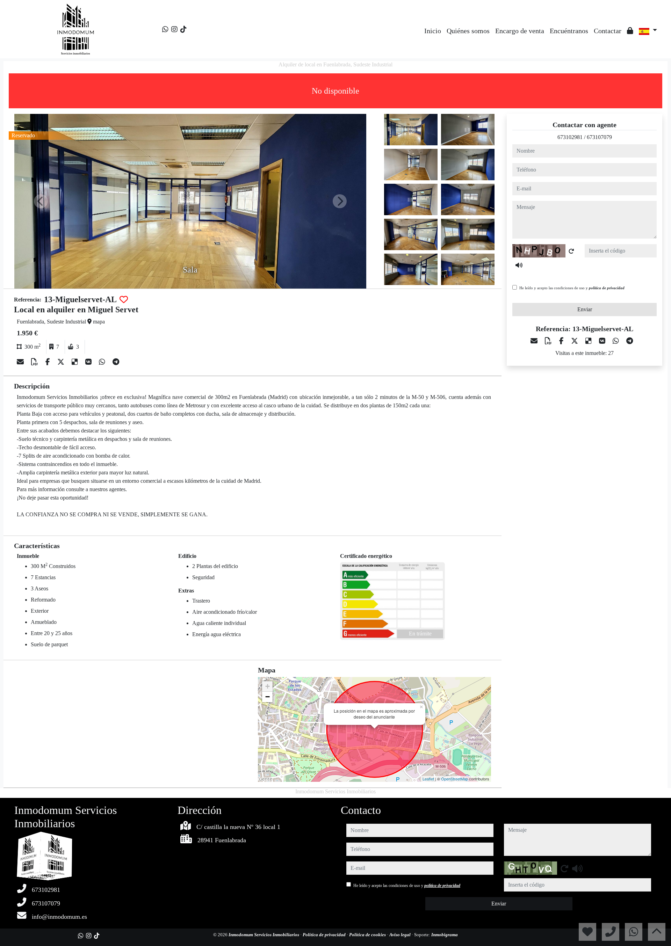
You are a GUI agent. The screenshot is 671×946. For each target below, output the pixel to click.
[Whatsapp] (165, 29)
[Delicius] (76, 362)
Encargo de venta (519, 31)
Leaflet (428, 778)
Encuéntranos (569, 31)
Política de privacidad (325, 934)
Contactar (607, 31)
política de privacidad (607, 288)
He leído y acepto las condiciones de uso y (572, 288)
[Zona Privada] (630, 31)
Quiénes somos (468, 31)
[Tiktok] (183, 29)
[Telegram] (116, 362)
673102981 (570, 137)
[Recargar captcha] (571, 251)
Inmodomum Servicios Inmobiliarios (264, 934)
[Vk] (89, 362)
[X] (61, 362)
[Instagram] (174, 29)
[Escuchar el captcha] (519, 265)
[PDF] (35, 362)
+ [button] (267, 686)
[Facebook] (48, 362)
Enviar (584, 309)
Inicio (432, 31)
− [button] (267, 696)
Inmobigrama (444, 934)
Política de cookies (368, 934)
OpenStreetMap (454, 778)
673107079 (599, 137)
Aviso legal (400, 934)
